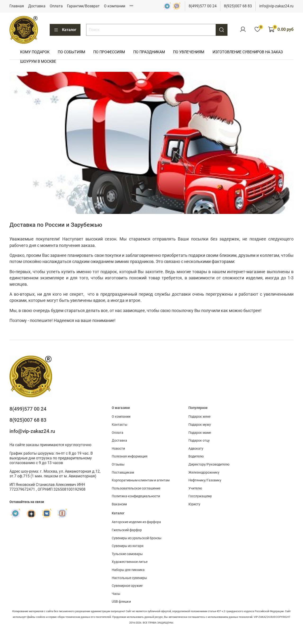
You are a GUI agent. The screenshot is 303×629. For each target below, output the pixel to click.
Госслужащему (200, 496)
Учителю (195, 488)
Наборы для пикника (128, 570)
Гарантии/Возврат (83, 6)
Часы (116, 594)
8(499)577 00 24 (203, 6)
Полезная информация (129, 456)
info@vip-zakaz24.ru (276, 6)
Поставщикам (123, 473)
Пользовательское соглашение (136, 488)
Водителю (196, 456)
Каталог (69, 29)
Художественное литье (129, 562)
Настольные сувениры (129, 578)
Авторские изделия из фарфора (136, 522)
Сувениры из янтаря (127, 546)
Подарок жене (199, 417)
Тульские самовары (127, 554)
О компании (114, 6)
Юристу (194, 504)
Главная (16, 6)
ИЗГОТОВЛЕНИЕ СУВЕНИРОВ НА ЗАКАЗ (248, 52)
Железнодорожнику (203, 473)
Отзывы (118, 464)
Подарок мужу (199, 425)
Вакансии (119, 504)
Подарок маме (199, 433)
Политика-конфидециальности (136, 496)
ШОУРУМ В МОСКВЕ (38, 61)
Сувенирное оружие (127, 586)
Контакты (119, 425)
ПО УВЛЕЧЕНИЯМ (188, 52)
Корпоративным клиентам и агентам (140, 480)
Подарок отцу (199, 441)
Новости (118, 449)
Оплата (56, 6)
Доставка (36, 6)
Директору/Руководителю (208, 464)
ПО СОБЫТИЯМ (71, 52)
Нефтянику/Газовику (204, 480)
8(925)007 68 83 (238, 6)
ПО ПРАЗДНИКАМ (149, 52)
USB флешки (121, 602)
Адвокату (195, 449)
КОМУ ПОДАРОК (34, 52)
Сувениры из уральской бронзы (136, 538)
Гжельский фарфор (127, 530)
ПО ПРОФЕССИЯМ (109, 52)
